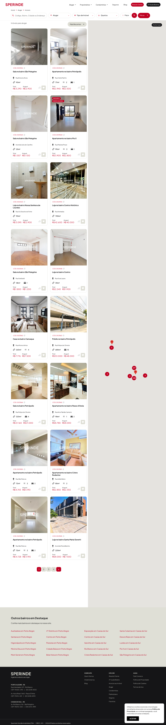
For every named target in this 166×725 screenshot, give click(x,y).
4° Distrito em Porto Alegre (57, 631)
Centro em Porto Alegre (56, 637)
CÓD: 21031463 (18, 135)
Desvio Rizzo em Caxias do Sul (132, 637)
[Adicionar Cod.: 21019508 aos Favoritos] (83, 154)
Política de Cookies (139, 683)
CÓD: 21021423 (18, 202)
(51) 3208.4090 (30, 696)
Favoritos (112, 701)
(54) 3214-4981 (31, 707)
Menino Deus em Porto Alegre (23, 649)
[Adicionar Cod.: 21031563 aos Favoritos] (83, 355)
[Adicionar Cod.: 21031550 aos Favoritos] (43, 489)
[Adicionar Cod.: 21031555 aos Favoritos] (83, 556)
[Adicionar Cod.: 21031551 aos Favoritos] (83, 489)
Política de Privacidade (141, 680)
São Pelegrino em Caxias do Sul (133, 655)
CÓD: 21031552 (18, 536)
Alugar (71, 5)
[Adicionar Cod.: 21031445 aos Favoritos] (83, 88)
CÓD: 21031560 (18, 335)
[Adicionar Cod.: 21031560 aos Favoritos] (43, 355)
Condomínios (101, 5)
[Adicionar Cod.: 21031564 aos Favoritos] (43, 422)
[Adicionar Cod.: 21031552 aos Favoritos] (43, 556)
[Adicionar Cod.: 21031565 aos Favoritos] (83, 422)
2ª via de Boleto (114, 680)
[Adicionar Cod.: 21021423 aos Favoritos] (43, 221)
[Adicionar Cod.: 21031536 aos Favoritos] (43, 88)
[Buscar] (134, 15)
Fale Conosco (138, 676)
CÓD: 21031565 (57, 402)
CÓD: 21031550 (18, 469)
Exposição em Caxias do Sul (96, 631)
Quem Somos (89, 676)
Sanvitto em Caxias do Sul (95, 643)
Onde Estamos (89, 680)
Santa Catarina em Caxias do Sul (133, 631)
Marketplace (113, 694)
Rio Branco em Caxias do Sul (96, 649)
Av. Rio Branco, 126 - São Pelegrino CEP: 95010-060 (22, 704)
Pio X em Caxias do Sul (129, 649)
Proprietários (85, 5)
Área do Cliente (137, 5)
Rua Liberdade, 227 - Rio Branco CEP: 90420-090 (21, 687)
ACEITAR (133, 719)
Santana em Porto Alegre (21, 637)
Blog (125, 5)
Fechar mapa (157, 25)
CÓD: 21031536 (18, 68)
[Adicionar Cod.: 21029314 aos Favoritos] (83, 221)
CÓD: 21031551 (57, 469)
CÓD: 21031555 (57, 536)
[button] (111, 342)
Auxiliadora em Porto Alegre (22, 631)
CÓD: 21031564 (18, 402)
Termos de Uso (138, 687)
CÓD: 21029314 (57, 202)
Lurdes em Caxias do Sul (130, 643)
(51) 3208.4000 (31, 690)
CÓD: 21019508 (57, 135)
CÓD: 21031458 (57, 269)
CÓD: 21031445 (57, 68)
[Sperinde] (14, 4)
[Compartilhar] (39, 87)
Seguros (115, 5)
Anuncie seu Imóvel (115, 683)
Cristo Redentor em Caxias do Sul (98, 655)
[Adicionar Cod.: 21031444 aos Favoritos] (43, 288)
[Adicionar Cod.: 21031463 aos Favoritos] (43, 154)
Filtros (142, 15)
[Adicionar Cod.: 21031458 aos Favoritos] (83, 288)
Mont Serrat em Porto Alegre (23, 655)
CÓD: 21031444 (18, 269)
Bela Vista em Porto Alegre (57, 655)
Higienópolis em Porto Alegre (23, 643)
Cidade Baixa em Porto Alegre (59, 649)
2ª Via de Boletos (153, 5)
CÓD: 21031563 (57, 335)
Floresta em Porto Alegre (56, 643)
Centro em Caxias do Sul (94, 637)
